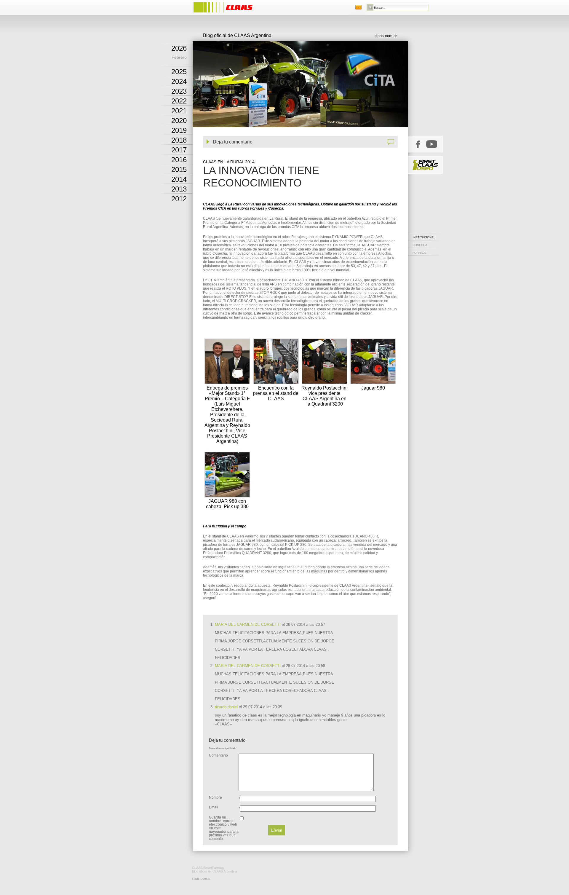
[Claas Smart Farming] (229, 13)
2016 (179, 160)
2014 (179, 179)
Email (213, 807)
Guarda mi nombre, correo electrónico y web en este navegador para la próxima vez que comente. (224, 828)
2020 (179, 121)
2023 (179, 91)
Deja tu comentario (232, 141)
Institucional (424, 237)
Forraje (419, 252)
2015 (179, 169)
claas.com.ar (386, 35)
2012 (179, 199)
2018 (179, 140)
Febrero (179, 57)
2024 (179, 81)
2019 (179, 130)
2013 (179, 189)
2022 (179, 101)
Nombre (215, 797)
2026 (179, 48)
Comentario (218, 755)
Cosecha (420, 245)
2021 (179, 111)
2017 (179, 150)
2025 (179, 72)
